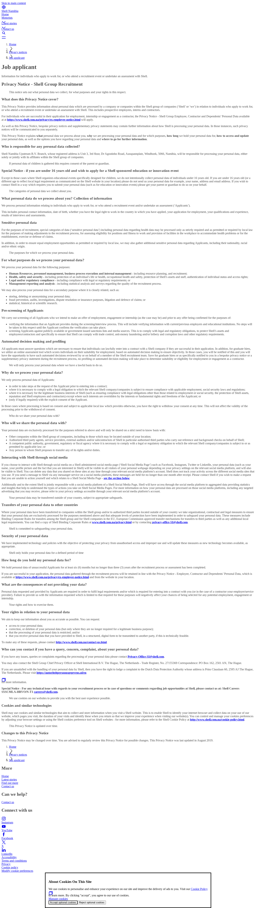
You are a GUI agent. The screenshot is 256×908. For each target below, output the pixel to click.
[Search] (128, 33)
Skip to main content (13, 3)
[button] (128, 19)
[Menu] (128, 37)
